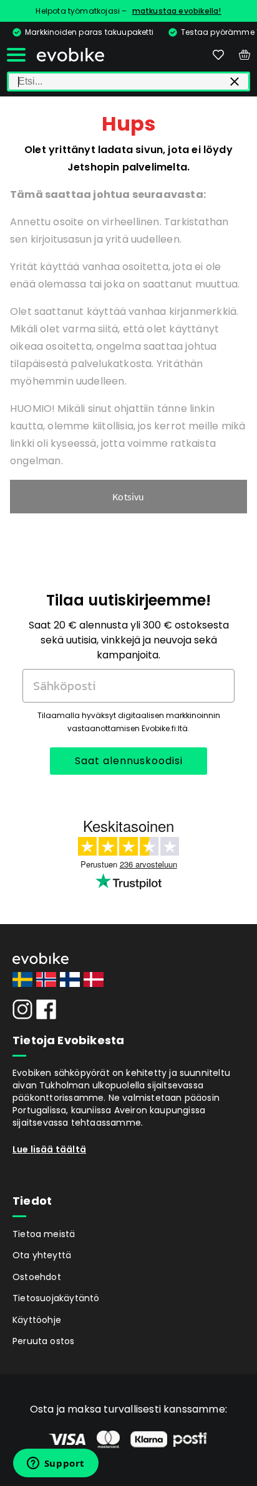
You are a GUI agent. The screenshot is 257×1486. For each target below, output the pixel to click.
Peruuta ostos (43, 1341)
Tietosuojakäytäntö (56, 1298)
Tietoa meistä (43, 1234)
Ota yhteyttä (41, 1255)
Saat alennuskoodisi (129, 761)
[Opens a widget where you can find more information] (55, 1464)
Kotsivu (128, 496)
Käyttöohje (36, 1320)
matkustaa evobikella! (176, 11)
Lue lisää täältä (49, 1149)
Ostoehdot (36, 1277)
